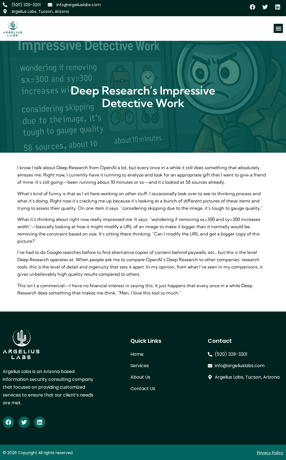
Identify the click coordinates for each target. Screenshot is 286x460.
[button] (278, 28)
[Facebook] (8, 422)
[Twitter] (24, 422)
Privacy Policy (270, 453)
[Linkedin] (39, 422)
